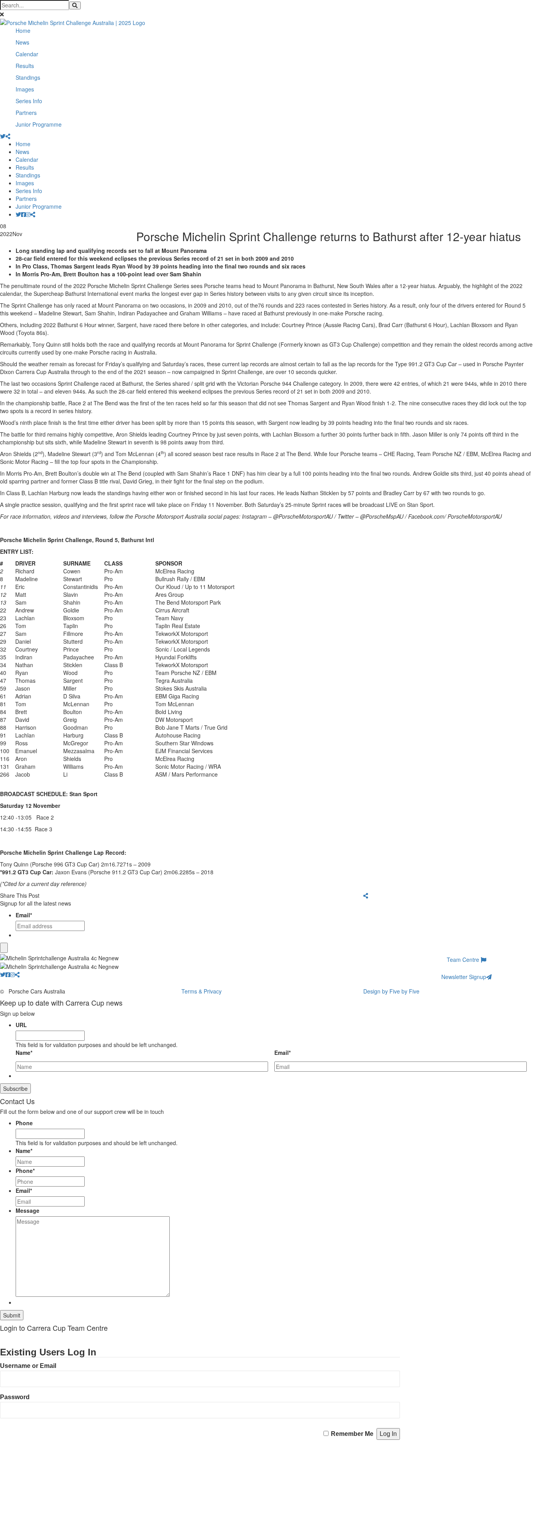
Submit (11, 1315)
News (22, 42)
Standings (28, 77)
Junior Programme (39, 124)
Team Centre (464, 959)
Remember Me (352, 1433)
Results (25, 66)
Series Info (29, 101)
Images (25, 89)
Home (23, 30)
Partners (26, 112)
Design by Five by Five (391, 991)
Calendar (27, 54)
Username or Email (28, 1365)
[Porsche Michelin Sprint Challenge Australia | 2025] (72, 22)
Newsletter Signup (463, 977)
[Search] (75, 5)
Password (15, 1397)
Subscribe (15, 1088)
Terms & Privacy (201, 991)
